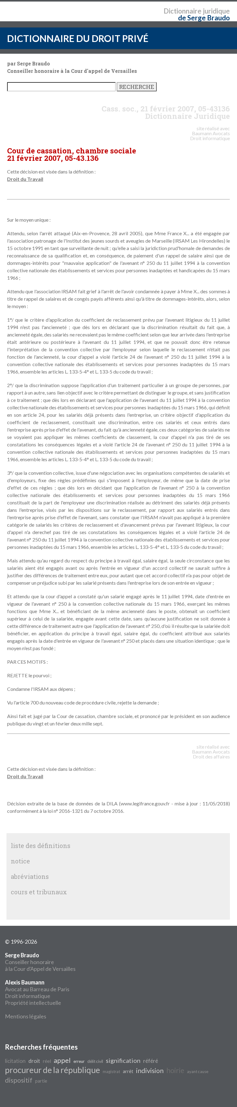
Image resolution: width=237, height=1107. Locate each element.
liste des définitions (40, 846)
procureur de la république (52, 1070)
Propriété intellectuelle (33, 1002)
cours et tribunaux (39, 892)
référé (150, 1061)
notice (20, 861)
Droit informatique (27, 995)
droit (34, 1061)
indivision (150, 1071)
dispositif (18, 1080)
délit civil (95, 1061)
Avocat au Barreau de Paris (37, 989)
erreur (79, 1061)
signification (123, 1060)
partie (41, 1081)
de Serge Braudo (204, 18)
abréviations (30, 876)
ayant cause (197, 1071)
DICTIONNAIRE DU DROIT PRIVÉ (77, 38)
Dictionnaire (183, 11)
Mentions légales (25, 1016)
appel (62, 1060)
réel (47, 1061)
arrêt (128, 1071)
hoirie (175, 1070)
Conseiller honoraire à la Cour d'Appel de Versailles (40, 962)
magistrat (111, 1071)
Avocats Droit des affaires (211, 754)
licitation (15, 1061)
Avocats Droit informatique (210, 135)
